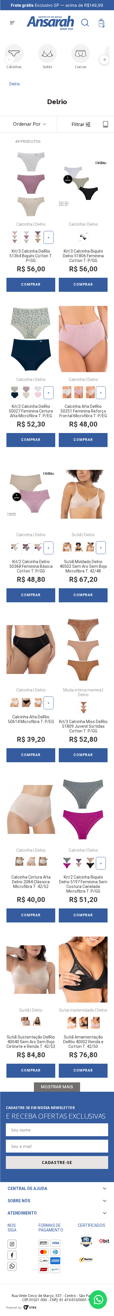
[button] (12, 23)
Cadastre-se (57, 1162)
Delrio (14, 84)
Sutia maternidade (76, 1010)
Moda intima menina (82, 690)
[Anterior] (10, 60)
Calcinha (24, 224)
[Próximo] (104, 60)
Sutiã (77, 534)
